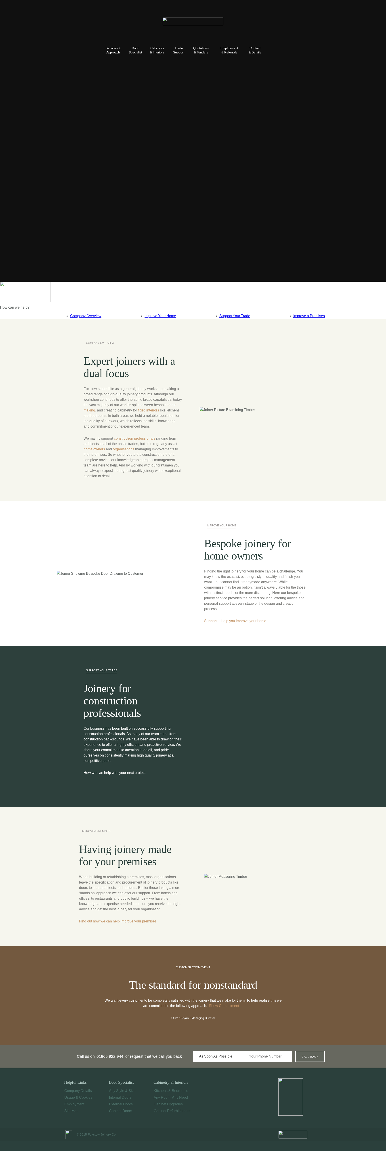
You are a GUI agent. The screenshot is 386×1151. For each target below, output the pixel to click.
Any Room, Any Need (171, 1097)
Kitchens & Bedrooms (171, 1091)
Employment (229, 50)
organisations (123, 449)
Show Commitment (224, 1006)
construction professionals (134, 438)
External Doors (121, 1104)
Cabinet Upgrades (168, 1104)
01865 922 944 (109, 1056)
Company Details (78, 1091)
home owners (94, 449)
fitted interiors (148, 410)
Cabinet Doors (120, 1111)
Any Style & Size (122, 1091)
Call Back (310, 1056)
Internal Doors (120, 1097)
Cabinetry (157, 50)
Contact (255, 50)
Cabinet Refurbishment (172, 1111)
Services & (113, 50)
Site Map (71, 1111)
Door (135, 50)
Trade (178, 50)
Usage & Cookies (78, 1097)
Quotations (201, 50)
